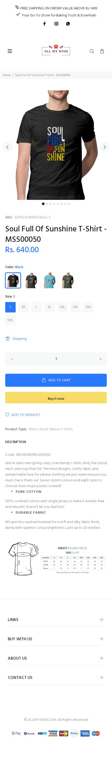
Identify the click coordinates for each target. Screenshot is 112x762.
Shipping (20, 339)
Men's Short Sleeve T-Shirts (51, 429)
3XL (75, 307)
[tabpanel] (56, 144)
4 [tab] (54, 203)
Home (7, 75)
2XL (62, 307)
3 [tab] (50, 203)
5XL (10, 320)
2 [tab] (47, 203)
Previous (8, 147)
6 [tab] (61, 203)
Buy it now (56, 399)
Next (104, 147)
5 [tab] (58, 203)
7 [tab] (65, 203)
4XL (89, 307)
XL (50, 307)
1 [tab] (43, 203)
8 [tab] (68, 203)
